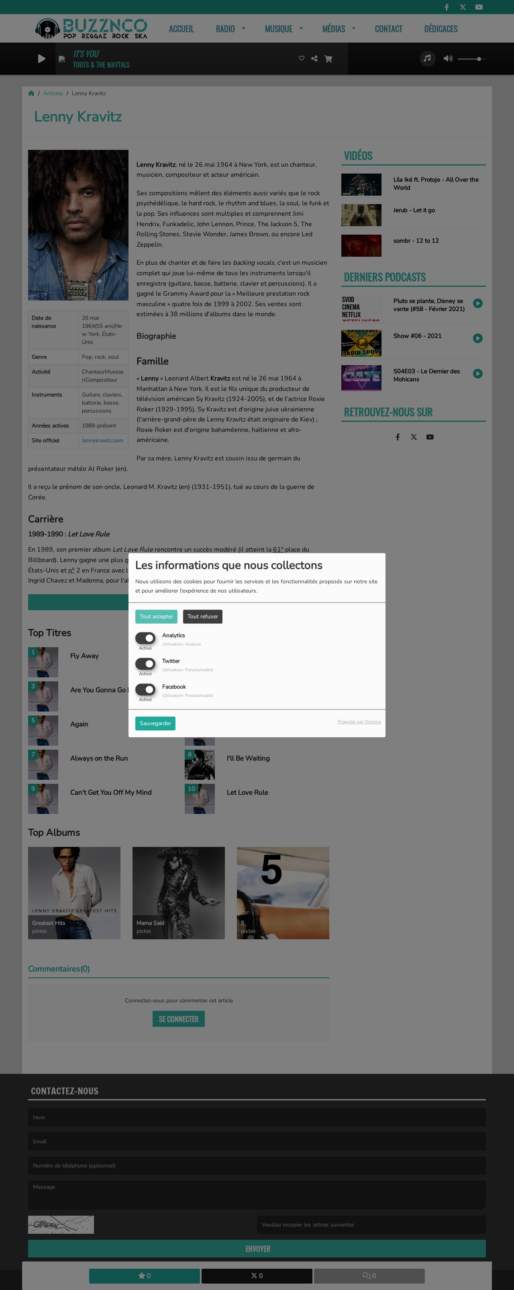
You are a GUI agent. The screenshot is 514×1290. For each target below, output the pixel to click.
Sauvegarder (155, 723)
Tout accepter (156, 616)
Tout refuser (203, 616)
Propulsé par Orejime (359, 722)
